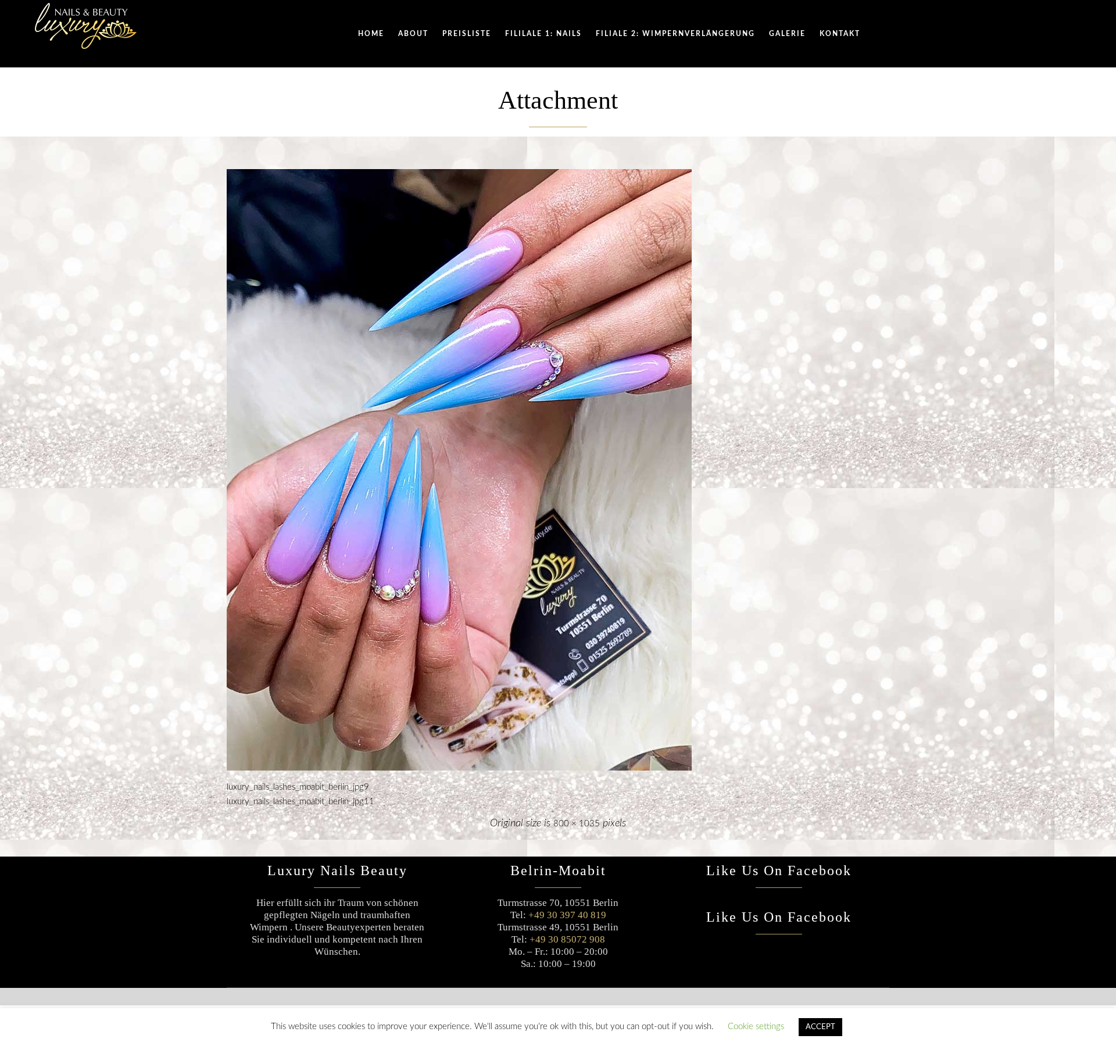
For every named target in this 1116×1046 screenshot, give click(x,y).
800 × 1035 (576, 823)
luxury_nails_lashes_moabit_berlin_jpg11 (300, 801)
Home (371, 33)
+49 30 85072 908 (567, 939)
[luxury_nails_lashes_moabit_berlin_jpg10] (558, 470)
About (413, 33)
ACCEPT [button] (820, 1027)
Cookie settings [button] (756, 1026)
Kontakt (840, 33)
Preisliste (466, 33)
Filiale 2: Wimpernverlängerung (675, 33)
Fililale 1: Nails (543, 33)
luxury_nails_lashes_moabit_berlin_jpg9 (298, 787)
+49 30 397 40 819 (567, 914)
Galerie (787, 33)
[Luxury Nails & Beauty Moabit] (86, 26)
